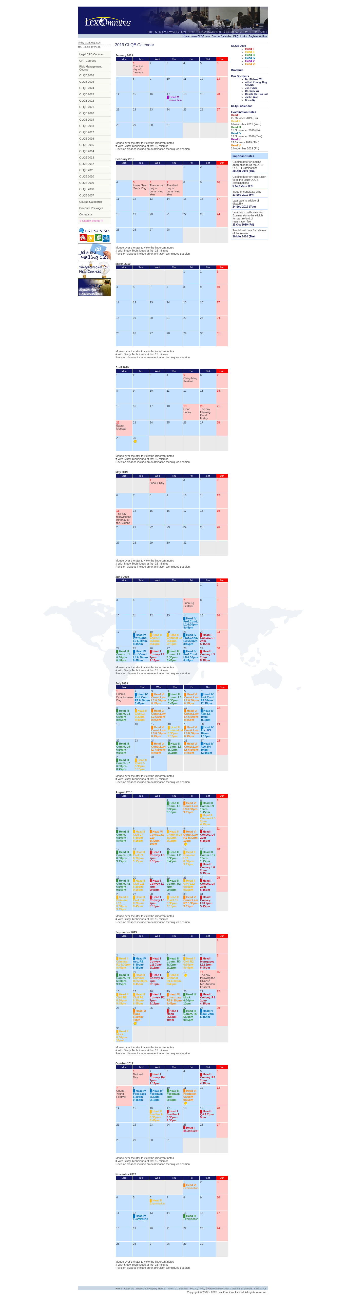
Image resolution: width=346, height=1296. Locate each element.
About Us (129, 1288)
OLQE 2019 (86, 119)
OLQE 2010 (86, 176)
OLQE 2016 (86, 138)
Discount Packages (91, 208)
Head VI (250, 63)
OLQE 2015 (86, 144)
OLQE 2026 (86, 75)
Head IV (250, 57)
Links (243, 36)
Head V (250, 60)
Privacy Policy (197, 1288)
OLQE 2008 (86, 189)
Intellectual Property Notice (150, 1288)
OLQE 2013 (86, 157)
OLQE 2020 (86, 113)
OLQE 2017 (86, 132)
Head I (249, 48)
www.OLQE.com (200, 36)
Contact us (86, 214)
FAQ (235, 36)
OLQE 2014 (86, 151)
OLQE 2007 (86, 195)
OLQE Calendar (241, 105)
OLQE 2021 (86, 106)
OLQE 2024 (86, 88)
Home (186, 36)
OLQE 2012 (86, 163)
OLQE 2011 (86, 170)
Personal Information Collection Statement (229, 1288)
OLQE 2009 (86, 182)
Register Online (258, 36)
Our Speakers (240, 76)
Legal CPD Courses (91, 54)
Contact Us (260, 1288)
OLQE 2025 (86, 81)
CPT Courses (87, 60)
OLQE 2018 (86, 125)
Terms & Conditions (177, 1288)
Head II (249, 51)
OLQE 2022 (86, 100)
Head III (250, 54)
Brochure (237, 70)
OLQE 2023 (86, 94)
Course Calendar (221, 36)
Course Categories (91, 201)
